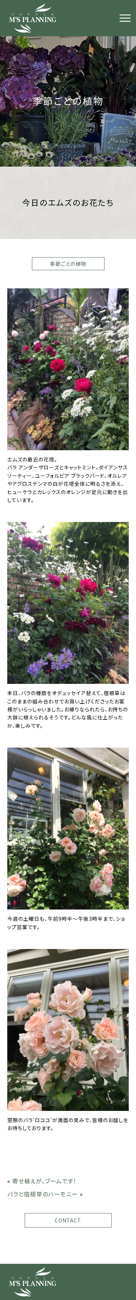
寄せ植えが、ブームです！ (44, 1180)
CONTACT (68, 1220)
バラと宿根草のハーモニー (42, 1194)
